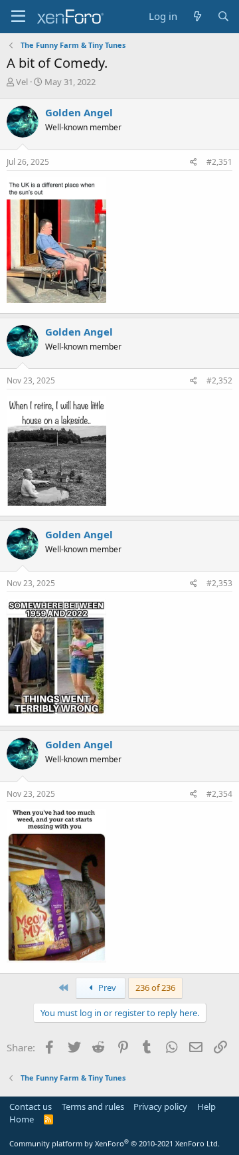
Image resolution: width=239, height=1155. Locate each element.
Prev (106, 988)
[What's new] (197, 16)
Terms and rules (93, 1106)
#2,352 (219, 380)
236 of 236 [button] (155, 988)
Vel (22, 82)
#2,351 (219, 161)
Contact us (30, 1106)
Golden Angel (79, 112)
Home (21, 1119)
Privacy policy (160, 1106)
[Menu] (18, 16)
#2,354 (219, 793)
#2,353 (219, 583)
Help (206, 1106)
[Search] (223, 16)
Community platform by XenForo (114, 1143)
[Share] (193, 162)
